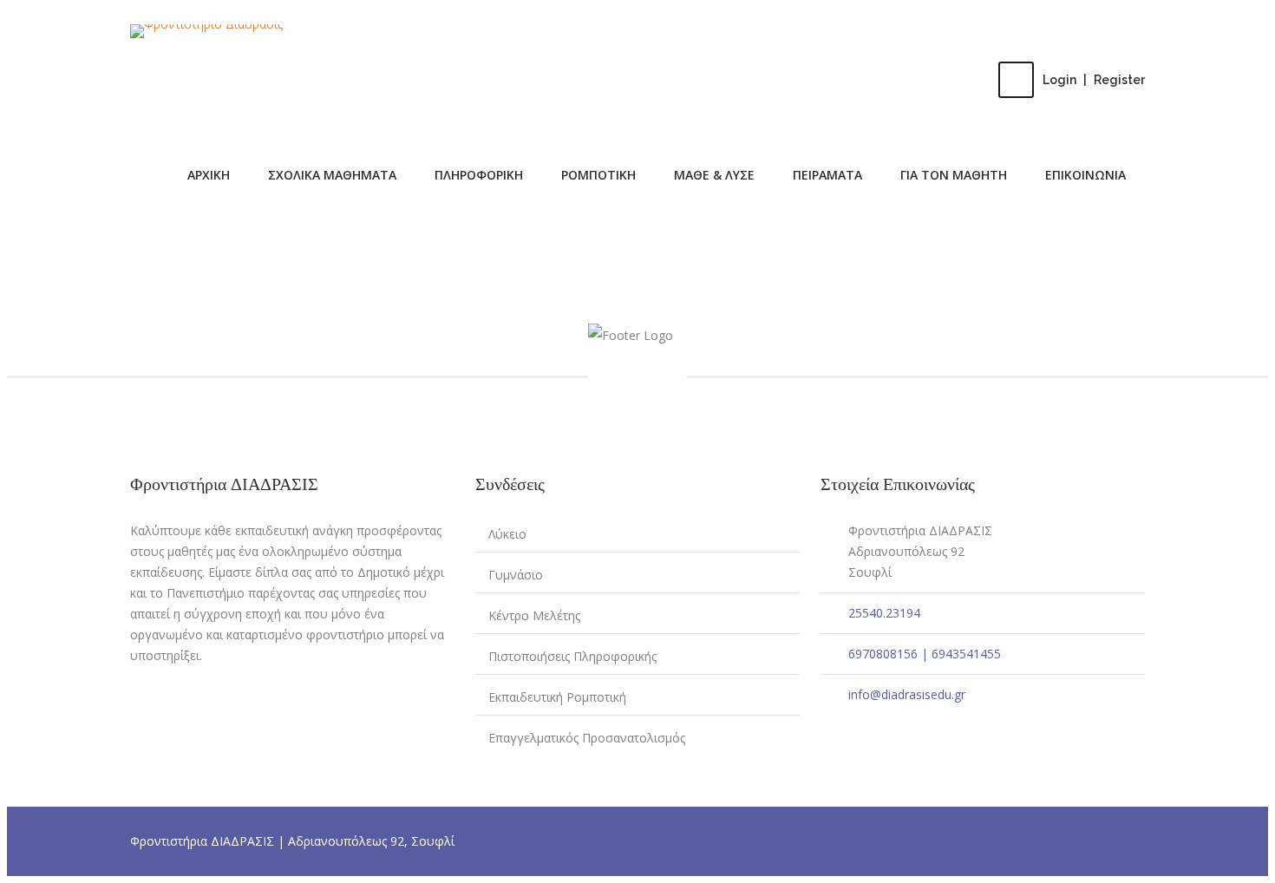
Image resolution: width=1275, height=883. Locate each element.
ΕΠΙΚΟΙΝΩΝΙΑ (1085, 175)
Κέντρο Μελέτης (534, 615)
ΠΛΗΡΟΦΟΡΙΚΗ (479, 175)
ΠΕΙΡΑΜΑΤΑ (827, 175)
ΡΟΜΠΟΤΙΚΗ (598, 175)
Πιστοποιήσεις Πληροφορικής (572, 656)
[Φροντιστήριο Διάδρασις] (206, 31)
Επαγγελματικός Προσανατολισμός (586, 737)
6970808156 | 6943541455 (924, 653)
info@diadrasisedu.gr (906, 694)
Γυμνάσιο (515, 574)
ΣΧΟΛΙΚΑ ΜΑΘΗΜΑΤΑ (332, 175)
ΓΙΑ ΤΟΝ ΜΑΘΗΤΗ (953, 175)
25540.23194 (884, 613)
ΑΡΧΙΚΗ (208, 175)
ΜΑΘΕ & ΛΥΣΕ (714, 175)
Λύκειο (507, 534)
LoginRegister (1094, 80)
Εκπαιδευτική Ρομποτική (557, 697)
